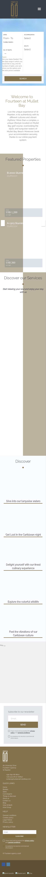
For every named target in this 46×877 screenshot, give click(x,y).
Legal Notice (7, 820)
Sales (5, 792)
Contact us (6, 801)
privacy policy (29, 840)
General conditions (9, 815)
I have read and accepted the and (23, 732)
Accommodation (29, 34)
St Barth (7, 805)
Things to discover (9, 796)
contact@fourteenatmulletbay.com (18, 779)
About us (6, 798)
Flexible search (8, 42)
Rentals (5, 789)
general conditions (24, 733)
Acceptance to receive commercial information (22, 737)
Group (7, 807)
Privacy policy (8, 822)
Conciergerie (7, 794)
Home (5, 787)
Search (23, 79)
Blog (4, 803)
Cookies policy (8, 818)
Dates (5, 34)
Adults (26, 46)
